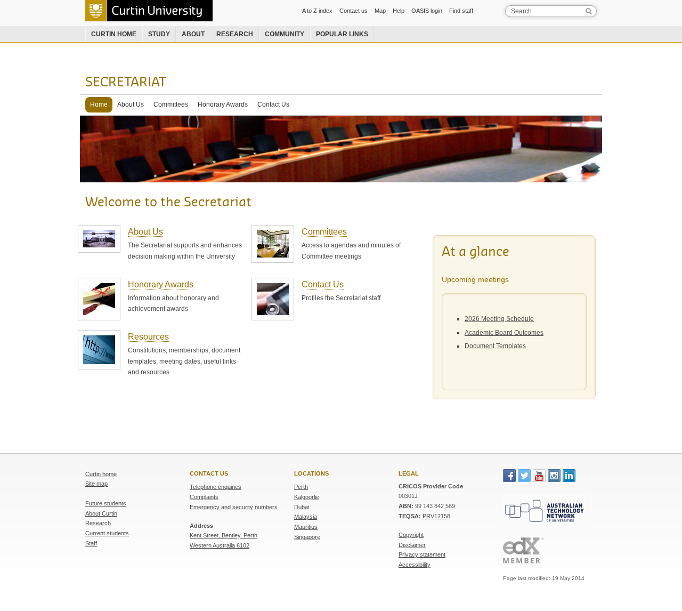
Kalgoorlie (306, 497)
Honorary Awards (223, 104)
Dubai (301, 507)
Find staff (461, 10)
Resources (148, 336)
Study (159, 34)
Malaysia (305, 516)
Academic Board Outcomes (504, 332)
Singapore (307, 537)
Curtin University (109, 3)
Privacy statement (422, 554)
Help (398, 10)
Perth (301, 487)
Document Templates (495, 346)
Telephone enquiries (215, 487)
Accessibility (415, 564)
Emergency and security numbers (234, 507)
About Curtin (101, 513)
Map (380, 10)
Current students (107, 533)
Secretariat (125, 82)
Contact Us (273, 104)
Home (99, 104)
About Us (130, 104)
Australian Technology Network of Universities (543, 503)
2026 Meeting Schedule (499, 319)
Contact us (353, 10)
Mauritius (306, 527)
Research (234, 34)
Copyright (411, 535)
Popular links (342, 34)
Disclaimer (412, 545)
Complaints (204, 497)
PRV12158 (436, 516)
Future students (105, 503)
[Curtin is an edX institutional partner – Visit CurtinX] (550, 550)
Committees (170, 104)
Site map (96, 483)
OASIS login (426, 10)
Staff (91, 543)
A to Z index (317, 10)
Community (284, 34)
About (193, 34)
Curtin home (113, 34)
